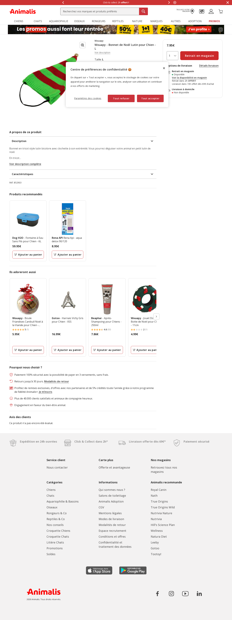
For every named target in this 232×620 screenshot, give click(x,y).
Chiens (51, 490)
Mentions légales (110, 513)
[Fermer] (164, 68)
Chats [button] (38, 21)
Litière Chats (55, 542)
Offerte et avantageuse (114, 467)
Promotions (55, 548)
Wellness (157, 531)
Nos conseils (55, 525)
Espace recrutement (112, 531)
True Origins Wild (163, 507)
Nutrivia (156, 519)
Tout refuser (121, 98)
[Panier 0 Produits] (220, 11)
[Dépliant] (116, 29)
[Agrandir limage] (82, 45)
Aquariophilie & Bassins (63, 501)
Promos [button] (214, 21)
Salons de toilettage (112, 495)
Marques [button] (156, 21)
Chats (50, 495)
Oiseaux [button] (79, 21)
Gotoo (155, 548)
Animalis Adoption (111, 501)
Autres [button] (176, 21)
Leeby (155, 542)
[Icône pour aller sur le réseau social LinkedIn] (199, 593)
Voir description (102, 52)
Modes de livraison (111, 519)
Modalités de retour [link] (56, 381)
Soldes (51, 554)
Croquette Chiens (58, 531)
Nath (154, 495)
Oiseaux (52, 507)
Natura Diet (159, 536)
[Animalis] (22, 11)
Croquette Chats (58, 536)
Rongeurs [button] (98, 21)
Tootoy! (156, 554)
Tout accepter (150, 98)
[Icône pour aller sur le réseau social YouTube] (185, 593)
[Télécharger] (9, 614)
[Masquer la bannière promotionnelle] (227, 2)
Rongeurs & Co (57, 513)
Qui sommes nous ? (112, 490)
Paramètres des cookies (87, 98)
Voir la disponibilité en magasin (189, 77)
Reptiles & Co (56, 519)
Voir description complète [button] (25, 164)
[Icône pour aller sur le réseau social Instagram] (171, 593)
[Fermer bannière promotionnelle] (220, 29)
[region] (117, 84)
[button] (201, 11)
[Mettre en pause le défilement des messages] (175, 2)
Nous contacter (57, 467)
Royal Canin (158, 490)
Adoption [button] (195, 21)
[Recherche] (143, 11)
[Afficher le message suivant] (169, 2)
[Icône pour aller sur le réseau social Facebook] (157, 593)
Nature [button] (137, 21)
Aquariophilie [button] (58, 21)
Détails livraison (209, 65)
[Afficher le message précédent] (63, 2)
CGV (101, 507)
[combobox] (104, 11)
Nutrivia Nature (161, 513)
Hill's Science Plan (163, 525)
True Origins (159, 501)
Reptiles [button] (118, 21)
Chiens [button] (18, 21)
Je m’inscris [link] (45, 392)
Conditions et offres (112, 536)
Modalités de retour (112, 525)
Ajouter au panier (30, 254)
